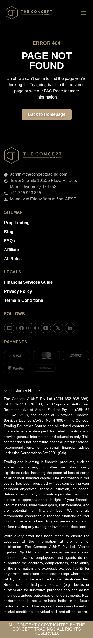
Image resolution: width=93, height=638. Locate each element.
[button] (83, 13)
